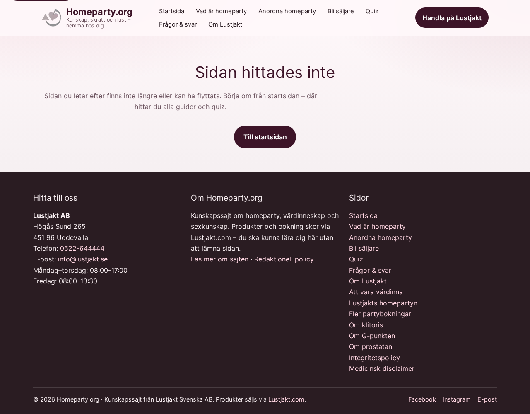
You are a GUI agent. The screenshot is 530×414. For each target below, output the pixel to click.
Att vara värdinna (376, 292)
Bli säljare (341, 11)
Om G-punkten (372, 336)
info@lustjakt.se (83, 259)
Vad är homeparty (221, 11)
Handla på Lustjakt (452, 18)
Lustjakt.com (286, 399)
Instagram (457, 399)
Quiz (372, 11)
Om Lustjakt (225, 25)
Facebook (422, 399)
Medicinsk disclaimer (381, 368)
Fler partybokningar (380, 314)
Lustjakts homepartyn (383, 303)
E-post (487, 399)
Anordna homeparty (287, 11)
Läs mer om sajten (219, 259)
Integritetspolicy (374, 357)
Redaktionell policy (284, 259)
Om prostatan (370, 346)
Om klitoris (366, 325)
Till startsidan (265, 137)
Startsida (171, 11)
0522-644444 (82, 248)
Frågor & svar (178, 25)
